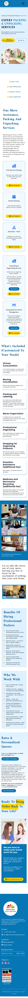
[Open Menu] (23, 3)
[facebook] (2, 963)
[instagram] (5, 963)
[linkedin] (8, 963)
